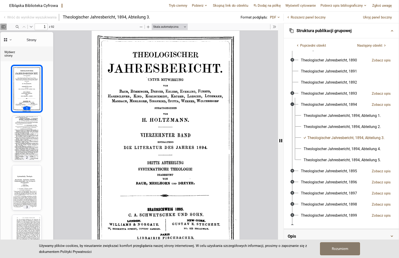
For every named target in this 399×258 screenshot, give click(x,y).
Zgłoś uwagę (382, 5)
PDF (273, 17)
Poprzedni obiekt (313, 45)
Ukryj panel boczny (377, 17)
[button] (341, 30)
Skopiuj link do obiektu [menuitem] (230, 5)
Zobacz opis (381, 60)
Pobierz (197, 5)
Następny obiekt (369, 45)
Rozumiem (340, 249)
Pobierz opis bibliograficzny (341, 5)
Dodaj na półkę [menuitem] (269, 5)
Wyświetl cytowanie (300, 5)
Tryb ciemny (178, 5)
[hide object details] (281, 140)
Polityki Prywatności (76, 252)
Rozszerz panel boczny (308, 17)
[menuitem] (329, 60)
